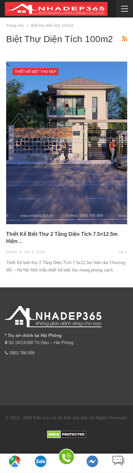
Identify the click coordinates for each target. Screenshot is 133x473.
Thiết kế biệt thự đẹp (35, 72)
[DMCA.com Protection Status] (66, 434)
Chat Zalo (40, 469)
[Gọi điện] (66, 458)
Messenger (92, 469)
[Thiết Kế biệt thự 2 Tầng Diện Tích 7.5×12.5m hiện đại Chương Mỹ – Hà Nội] (66, 143)
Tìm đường (15, 469)
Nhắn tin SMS (118, 469)
